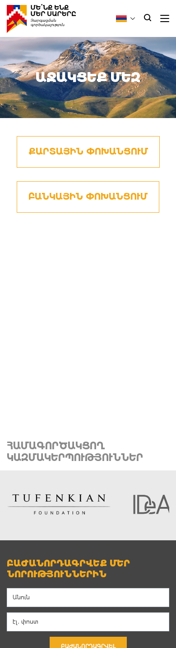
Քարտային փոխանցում (88, 151)
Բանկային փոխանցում (88, 197)
